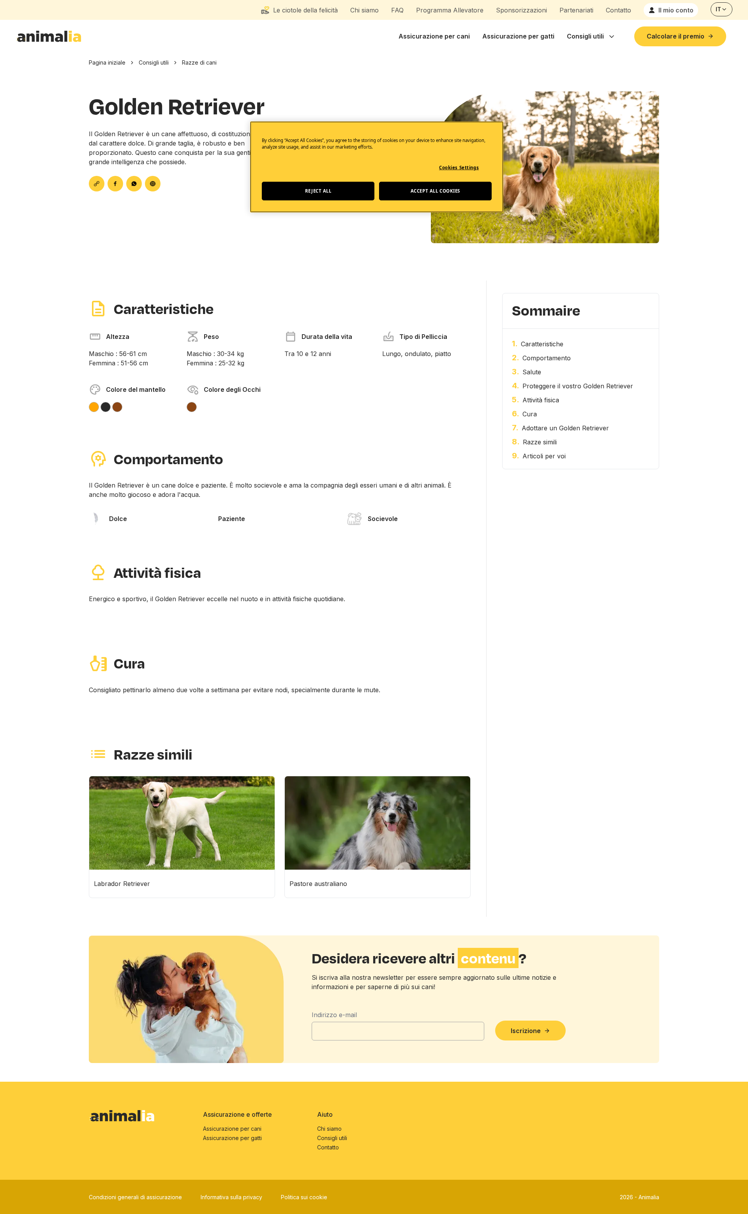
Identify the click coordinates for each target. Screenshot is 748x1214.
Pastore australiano (318, 884)
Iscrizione (526, 1031)
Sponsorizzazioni (521, 10)
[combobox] (721, 9)
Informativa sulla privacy (231, 1197)
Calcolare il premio (675, 36)
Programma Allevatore (449, 10)
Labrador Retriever (122, 884)
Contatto (618, 10)
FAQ (397, 10)
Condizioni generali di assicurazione (135, 1197)
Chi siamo (364, 10)
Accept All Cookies (435, 191)
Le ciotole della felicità (305, 10)
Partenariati (576, 10)
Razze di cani (199, 62)
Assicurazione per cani (434, 36)
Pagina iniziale (107, 62)
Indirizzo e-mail (334, 1015)
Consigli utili (585, 36)
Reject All (318, 191)
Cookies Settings (459, 167)
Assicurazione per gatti (518, 36)
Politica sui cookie (304, 1197)
